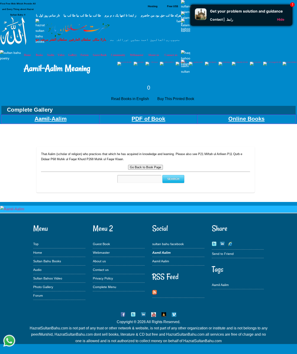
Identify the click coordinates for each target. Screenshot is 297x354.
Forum (38, 295)
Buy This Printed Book (176, 99)
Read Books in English (131, 99)
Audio (37, 270)
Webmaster (101, 252)
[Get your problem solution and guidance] (201, 18)
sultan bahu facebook (168, 244)
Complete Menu (104, 287)
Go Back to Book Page (145, 167)
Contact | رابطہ (221, 19)
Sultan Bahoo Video (47, 278)
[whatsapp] (9, 341)
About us (99, 261)
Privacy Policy (103, 278)
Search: (112, 179)
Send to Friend (223, 254)
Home (37, 252)
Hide (280, 19)
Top (36, 244)
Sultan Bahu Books (47, 261)
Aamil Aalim (160, 261)
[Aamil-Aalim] (12, 209)
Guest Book (100, 55)
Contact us (101, 270)
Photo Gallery (43, 287)
